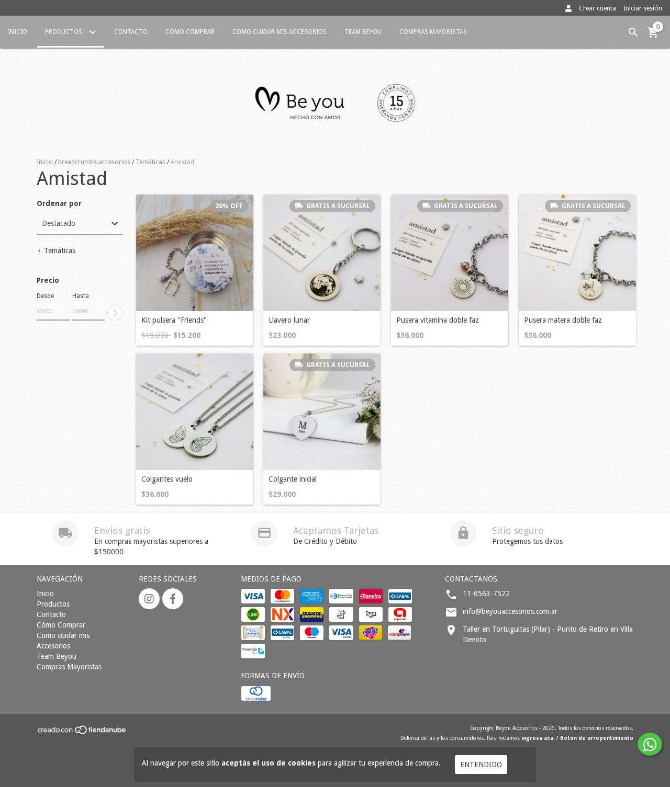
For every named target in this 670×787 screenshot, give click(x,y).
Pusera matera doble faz (563, 320)
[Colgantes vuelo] (194, 412)
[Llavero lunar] (322, 253)
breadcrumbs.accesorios (94, 162)
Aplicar (115, 313)
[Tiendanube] (82, 733)
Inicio (17, 32)
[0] (653, 36)
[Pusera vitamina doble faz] (449, 253)
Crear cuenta (597, 8)
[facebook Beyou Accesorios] (172, 598)
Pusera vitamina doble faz (437, 320)
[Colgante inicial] (322, 412)
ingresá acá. (538, 738)
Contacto (131, 32)
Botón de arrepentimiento (596, 738)
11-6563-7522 (486, 593)
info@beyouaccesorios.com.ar (510, 611)
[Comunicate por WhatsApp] (650, 744)
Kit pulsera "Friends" (174, 320)
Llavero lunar (289, 320)
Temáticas (150, 162)
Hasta (80, 296)
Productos (64, 32)
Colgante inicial (293, 479)
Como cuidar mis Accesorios (279, 32)
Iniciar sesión (642, 8)
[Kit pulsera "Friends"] (194, 253)
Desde (45, 296)
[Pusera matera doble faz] (577, 253)
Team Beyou (363, 32)
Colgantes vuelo (167, 479)
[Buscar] (633, 32)
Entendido (481, 764)
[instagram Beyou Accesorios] (149, 598)
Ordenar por (59, 204)
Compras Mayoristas (433, 32)
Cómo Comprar (190, 32)
